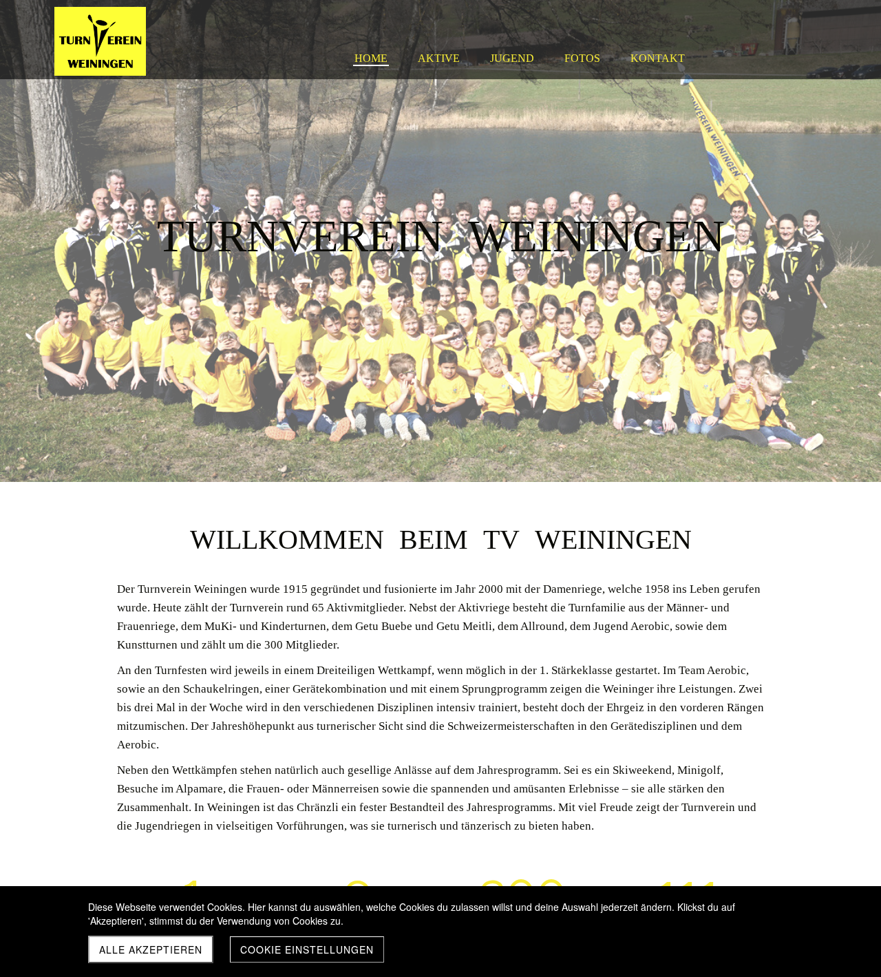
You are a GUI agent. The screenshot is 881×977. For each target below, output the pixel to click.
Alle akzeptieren (150, 949)
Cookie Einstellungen (307, 949)
